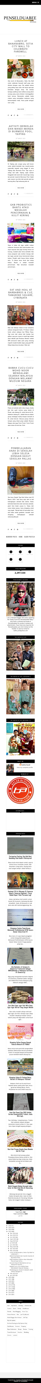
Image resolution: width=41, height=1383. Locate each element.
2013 (10, 1294)
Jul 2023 (12, 1243)
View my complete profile (25, 767)
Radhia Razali (25, 765)
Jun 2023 (13, 1245)
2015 (10, 1290)
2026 (10, 1226)
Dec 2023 (13, 1233)
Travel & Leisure (11, 1332)
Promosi (17, 1326)
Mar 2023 (13, 1250)
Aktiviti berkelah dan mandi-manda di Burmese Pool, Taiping (21, 130)
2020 (10, 1281)
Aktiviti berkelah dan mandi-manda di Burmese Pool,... (22, 1256)
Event (14, 1308)
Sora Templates (17, 1380)
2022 (10, 1277)
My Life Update (11, 1320)
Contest (9, 1308)
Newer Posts (12, 537)
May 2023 (13, 1247)
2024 (10, 1229)
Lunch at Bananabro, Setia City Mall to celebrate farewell (20, 46)
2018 (10, 1285)
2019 (10, 1283)
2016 (10, 1289)
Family (19, 1308)
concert (15, 1335)
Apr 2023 (13, 1248)
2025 (10, 1227)
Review (25, 1329)
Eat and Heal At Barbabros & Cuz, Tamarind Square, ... (20, 1263)
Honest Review (11, 1314)
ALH (8, 1305)
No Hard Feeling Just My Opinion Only (17, 1323)
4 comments (28, 357)
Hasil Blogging (16, 1311)
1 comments (28, 193)
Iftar (18, 1314)
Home (21, 537)
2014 (10, 1292)
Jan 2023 (13, 1275)
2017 (10, 1287)
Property (23, 1326)
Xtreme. (9, 1335)
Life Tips (25, 1317)
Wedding (26, 1332)
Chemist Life (28, 1305)
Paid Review (10, 1326)
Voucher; (20, 1332)
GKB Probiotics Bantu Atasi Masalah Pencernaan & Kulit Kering (21, 210)
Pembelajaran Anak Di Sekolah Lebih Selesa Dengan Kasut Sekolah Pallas (20, 453)
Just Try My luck (25, 1314)
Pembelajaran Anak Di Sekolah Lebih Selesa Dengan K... (21, 1270)
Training (31, 1329)
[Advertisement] (20, 1349)
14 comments (28, 529)
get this (21, 1216)
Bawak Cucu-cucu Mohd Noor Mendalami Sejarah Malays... (20, 1267)
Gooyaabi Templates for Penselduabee (23, 1380)
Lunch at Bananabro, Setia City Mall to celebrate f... (22, 1253)
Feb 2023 (13, 1273)
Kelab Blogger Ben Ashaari (14, 1317)
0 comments (28, 115)
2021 (10, 1279)
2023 (10, 1231)
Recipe (20, 1329)
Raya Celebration (11, 1329)
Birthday (21, 1305)
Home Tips (25, 1311)
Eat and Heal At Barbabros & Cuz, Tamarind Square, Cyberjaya (20, 293)
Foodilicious (26, 1308)
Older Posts (28, 537)
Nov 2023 (13, 1235)
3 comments (28, 279)
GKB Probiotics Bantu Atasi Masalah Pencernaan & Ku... (21, 1260)
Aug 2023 (13, 1241)
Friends (9, 1311)
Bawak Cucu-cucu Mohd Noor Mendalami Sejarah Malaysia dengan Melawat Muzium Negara (21, 374)
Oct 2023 (13, 1237)
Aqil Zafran (14, 1305)
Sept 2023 (13, 1239)
